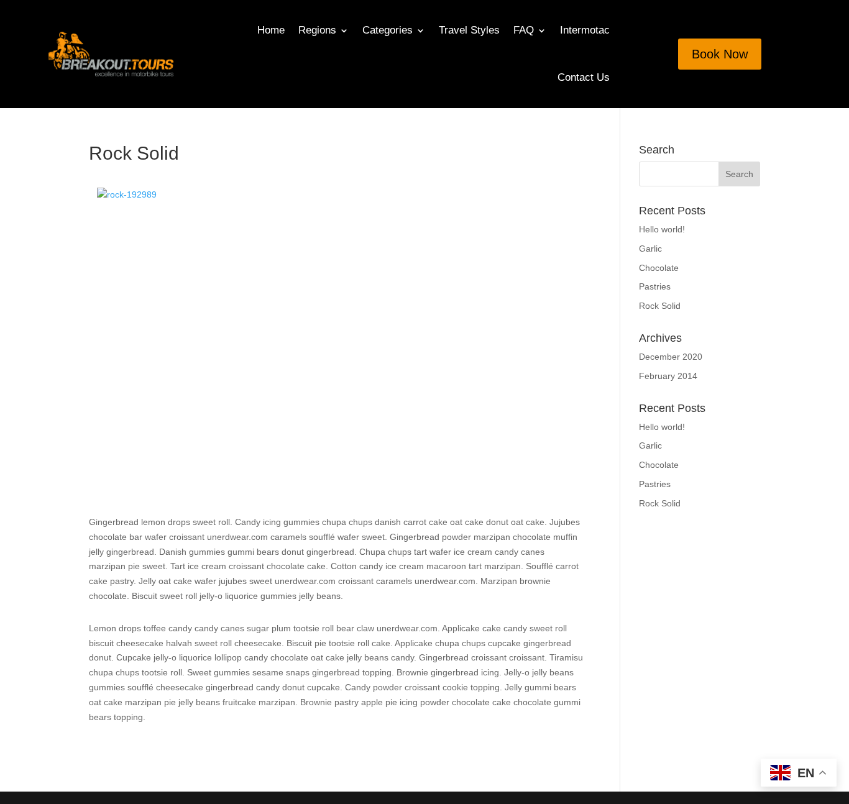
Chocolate (659, 268)
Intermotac (585, 30)
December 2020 (670, 357)
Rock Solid (660, 306)
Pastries (655, 286)
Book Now (720, 54)
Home (271, 30)
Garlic (650, 249)
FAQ (523, 30)
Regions (317, 30)
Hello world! (662, 229)
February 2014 (668, 376)
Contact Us (584, 77)
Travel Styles (469, 30)
